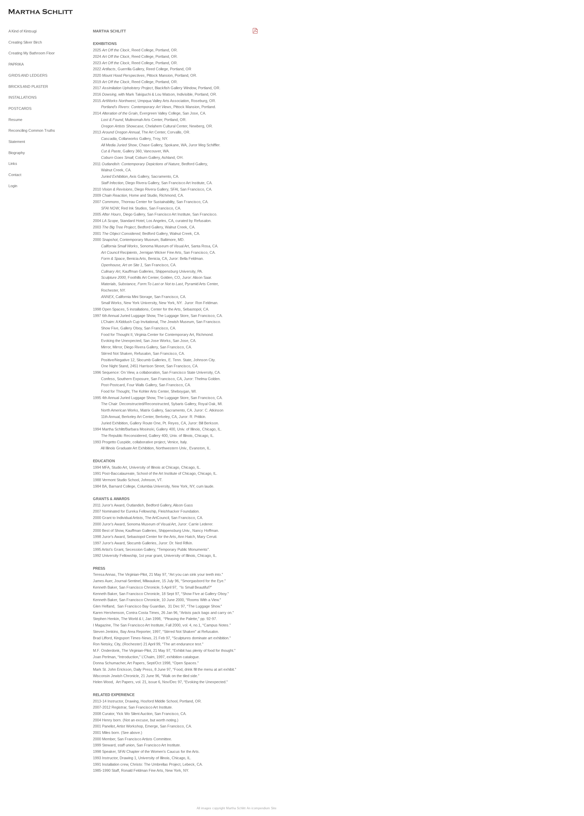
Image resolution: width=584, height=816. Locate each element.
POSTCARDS (19, 108)
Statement (16, 142)
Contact (14, 175)
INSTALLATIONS (22, 97)
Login (12, 186)
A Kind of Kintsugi (22, 31)
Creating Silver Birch (25, 42)
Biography (16, 153)
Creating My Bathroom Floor (31, 53)
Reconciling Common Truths (31, 130)
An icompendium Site (261, 808)
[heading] (25, 12)
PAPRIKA (16, 64)
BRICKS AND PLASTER (28, 86)
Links (12, 164)
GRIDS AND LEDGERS (27, 75)
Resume (15, 120)
